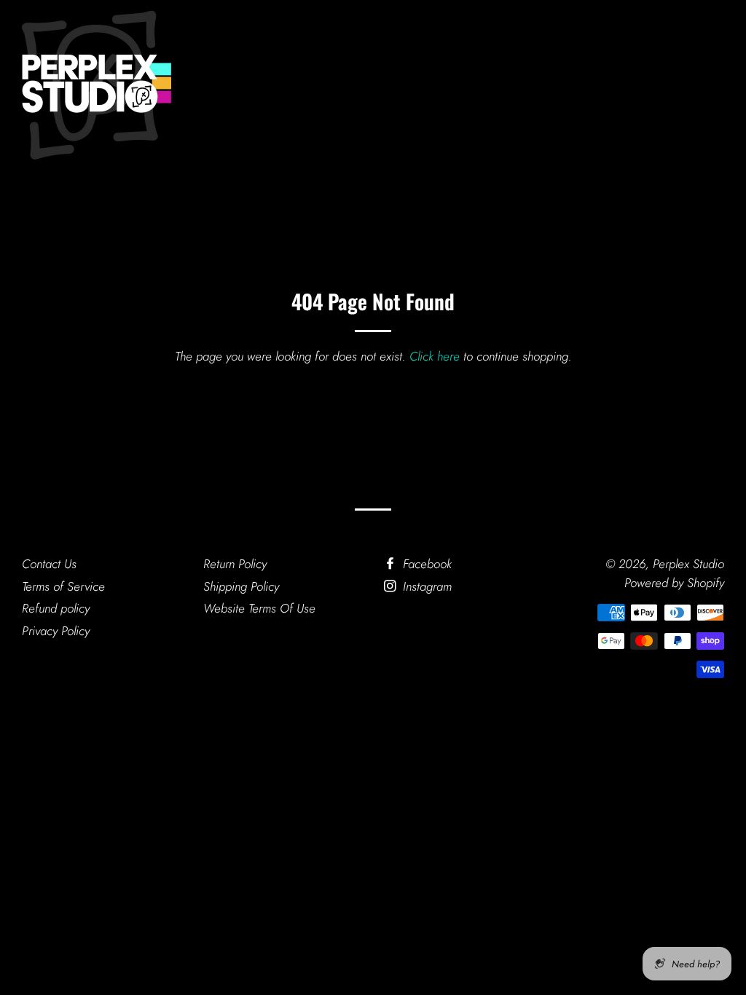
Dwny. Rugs (529, 86)
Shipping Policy (241, 586)
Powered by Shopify (674, 582)
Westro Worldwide (306, 86)
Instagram (425, 586)
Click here (434, 356)
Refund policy (56, 608)
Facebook (425, 564)
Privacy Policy (56, 631)
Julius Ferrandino (427, 86)
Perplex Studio (688, 564)
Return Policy (235, 564)
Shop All (605, 86)
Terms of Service (63, 586)
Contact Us (49, 564)
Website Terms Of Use (259, 608)
